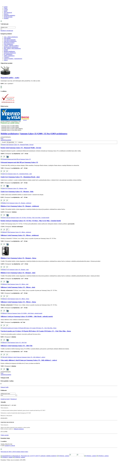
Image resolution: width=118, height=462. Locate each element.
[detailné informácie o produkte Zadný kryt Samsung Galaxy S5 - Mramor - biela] (5, 201)
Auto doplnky (7, 38)
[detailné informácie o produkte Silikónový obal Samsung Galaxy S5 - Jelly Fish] (5, 355)
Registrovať (14, 399)
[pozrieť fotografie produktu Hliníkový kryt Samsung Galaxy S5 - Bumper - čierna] (2, 268)
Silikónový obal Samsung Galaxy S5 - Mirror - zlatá (18, 287)
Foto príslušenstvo (8, 44)
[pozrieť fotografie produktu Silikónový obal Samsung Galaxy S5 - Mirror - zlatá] (2, 297)
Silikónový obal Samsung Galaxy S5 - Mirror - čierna (18, 302)
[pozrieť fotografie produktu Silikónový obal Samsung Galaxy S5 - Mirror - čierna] (2, 312)
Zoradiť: (4, 142)
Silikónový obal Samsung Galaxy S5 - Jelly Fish (16, 346)
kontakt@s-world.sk (10, 445)
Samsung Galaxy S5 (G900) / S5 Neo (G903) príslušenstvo (43, 134)
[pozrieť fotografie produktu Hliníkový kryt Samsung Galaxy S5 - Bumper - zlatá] (2, 282)
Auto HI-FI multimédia (10, 39)
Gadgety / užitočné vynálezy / (11, 45)
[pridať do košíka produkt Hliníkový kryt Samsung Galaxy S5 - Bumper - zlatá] (7, 282)
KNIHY (6, 50)
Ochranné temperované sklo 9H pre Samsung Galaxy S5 (19, 162)
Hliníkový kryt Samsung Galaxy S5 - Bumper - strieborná (20, 206)
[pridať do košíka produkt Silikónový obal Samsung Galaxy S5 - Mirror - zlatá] (7, 297)
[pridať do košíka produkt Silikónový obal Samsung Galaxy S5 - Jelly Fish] (7, 355)
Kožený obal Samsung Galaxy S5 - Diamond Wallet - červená (21, 148)
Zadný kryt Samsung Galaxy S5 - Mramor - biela (17, 191)
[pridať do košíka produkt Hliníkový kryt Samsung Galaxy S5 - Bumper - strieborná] (7, 216)
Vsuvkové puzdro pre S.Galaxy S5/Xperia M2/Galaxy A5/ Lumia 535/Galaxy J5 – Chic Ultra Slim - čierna (36, 331)
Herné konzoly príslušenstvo (11, 47)
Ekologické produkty (9, 42)
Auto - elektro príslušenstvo (11, 37)
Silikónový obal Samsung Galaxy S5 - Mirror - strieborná (20, 235)
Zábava (6, 60)
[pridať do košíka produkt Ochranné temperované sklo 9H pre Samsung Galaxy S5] (7, 172)
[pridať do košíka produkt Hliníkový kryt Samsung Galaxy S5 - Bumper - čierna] (7, 268)
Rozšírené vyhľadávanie (7, 30)
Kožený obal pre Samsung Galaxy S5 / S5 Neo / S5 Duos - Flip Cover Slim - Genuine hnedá (31, 221)
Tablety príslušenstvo (9, 55)
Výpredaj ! (6, 57)
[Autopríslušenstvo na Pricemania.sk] (29, 455)
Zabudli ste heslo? (5, 399)
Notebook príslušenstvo (10, 52)
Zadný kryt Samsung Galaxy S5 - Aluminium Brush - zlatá (20, 177)
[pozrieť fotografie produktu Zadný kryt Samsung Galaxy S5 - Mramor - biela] (2, 201)
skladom (20, 142)
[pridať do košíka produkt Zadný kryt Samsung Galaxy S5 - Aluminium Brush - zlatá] (7, 187)
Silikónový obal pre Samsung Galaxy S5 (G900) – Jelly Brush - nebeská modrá (27, 316)
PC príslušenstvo (8, 54)
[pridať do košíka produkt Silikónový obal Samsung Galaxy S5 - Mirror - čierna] (7, 312)
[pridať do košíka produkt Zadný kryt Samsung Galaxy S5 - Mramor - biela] (7, 201)
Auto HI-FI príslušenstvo (10, 41)
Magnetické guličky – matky (10, 78)
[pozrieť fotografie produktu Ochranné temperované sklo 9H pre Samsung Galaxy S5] (2, 172)
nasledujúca (4, 140)
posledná (9, 140)
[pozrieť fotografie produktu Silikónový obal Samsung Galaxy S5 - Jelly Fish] (2, 355)
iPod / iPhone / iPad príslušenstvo (12, 48)
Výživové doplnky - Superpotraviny (13, 58)
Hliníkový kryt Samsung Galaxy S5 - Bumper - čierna (18, 258)
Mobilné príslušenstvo (9, 51)
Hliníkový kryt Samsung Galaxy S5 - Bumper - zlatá (18, 273)
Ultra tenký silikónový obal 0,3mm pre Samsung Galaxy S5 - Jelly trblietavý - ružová (29, 360)
